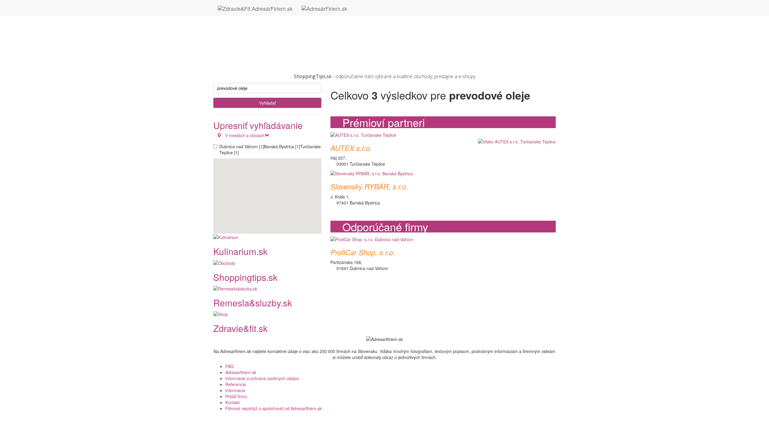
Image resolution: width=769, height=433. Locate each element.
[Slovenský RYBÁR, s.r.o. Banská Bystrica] (371, 173)
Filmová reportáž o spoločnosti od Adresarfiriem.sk (273, 408)
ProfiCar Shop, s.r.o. (362, 252)
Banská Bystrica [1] (282, 146)
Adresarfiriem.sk (240, 372)
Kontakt (232, 402)
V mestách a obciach (243, 135)
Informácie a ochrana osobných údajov (262, 378)
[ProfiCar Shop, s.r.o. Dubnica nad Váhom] (371, 238)
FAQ (229, 366)
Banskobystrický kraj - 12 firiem (254, 19)
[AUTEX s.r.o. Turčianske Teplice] (363, 134)
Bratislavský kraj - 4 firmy (249, 25)
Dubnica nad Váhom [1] (241, 146)
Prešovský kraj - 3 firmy (247, 43)
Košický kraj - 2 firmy (245, 31)
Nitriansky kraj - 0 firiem (247, 37)
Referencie (235, 384)
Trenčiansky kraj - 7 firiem (249, 49)
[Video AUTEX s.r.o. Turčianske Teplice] (515, 141)
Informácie (235, 390)
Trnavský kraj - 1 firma (246, 55)
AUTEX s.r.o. (351, 148)
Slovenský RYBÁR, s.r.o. (369, 186)
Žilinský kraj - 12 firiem (246, 61)
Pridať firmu (236, 396)
